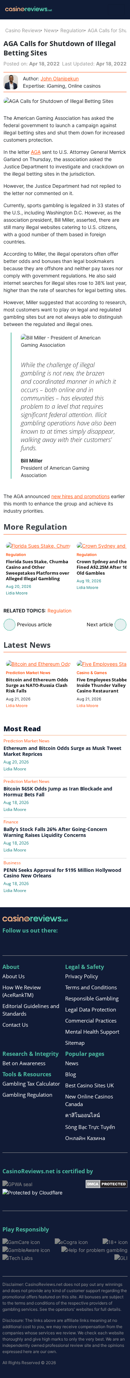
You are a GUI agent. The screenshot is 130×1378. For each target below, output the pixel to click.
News (50, 30)
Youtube (53, 945)
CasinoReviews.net (28, 1171)
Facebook (67, 945)
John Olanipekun (60, 78)
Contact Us (15, 1024)
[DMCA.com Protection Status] (107, 1183)
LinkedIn (23, 945)
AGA (36, 152)
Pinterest (38, 945)
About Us (13, 976)
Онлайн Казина (85, 1137)
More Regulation (35, 527)
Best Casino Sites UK (89, 1085)
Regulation (72, 30)
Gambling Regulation (27, 1094)
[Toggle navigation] (116, 9)
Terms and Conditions (91, 987)
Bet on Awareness (23, 1063)
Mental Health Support (92, 1031)
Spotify (97, 945)
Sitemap (75, 1042)
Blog (70, 1074)
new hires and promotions (80, 496)
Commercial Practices (90, 1020)
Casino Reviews (23, 30)
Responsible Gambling (92, 998)
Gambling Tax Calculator (31, 1083)
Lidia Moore (17, 593)
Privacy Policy (81, 976)
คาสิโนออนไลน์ (82, 1115)
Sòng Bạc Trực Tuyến (90, 1126)
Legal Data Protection (90, 1009)
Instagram (82, 945)
